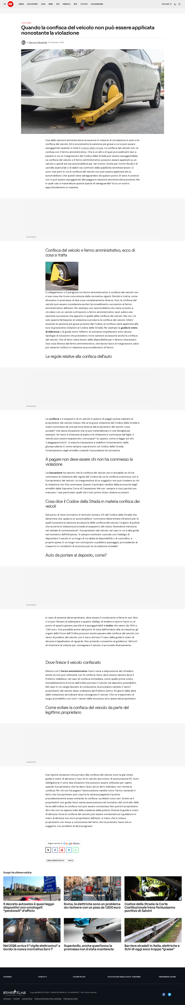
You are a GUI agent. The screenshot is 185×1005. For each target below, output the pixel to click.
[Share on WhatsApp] (75, 850)
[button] (5, 4)
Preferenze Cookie (167, 977)
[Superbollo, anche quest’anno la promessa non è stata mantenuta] (92, 930)
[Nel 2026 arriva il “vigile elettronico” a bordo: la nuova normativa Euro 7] (32, 930)
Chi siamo (7, 977)
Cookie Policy (79, 977)
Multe (70, 860)
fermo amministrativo (55, 860)
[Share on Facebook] (55, 850)
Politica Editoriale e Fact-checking (124, 977)
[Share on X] (48, 850)
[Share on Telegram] (68, 850)
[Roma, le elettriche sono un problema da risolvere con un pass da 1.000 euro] (92, 888)
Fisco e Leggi (26, 23)
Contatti (42, 977)
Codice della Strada (92, 148)
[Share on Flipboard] (62, 850)
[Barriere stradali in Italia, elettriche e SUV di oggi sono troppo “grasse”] (153, 930)
